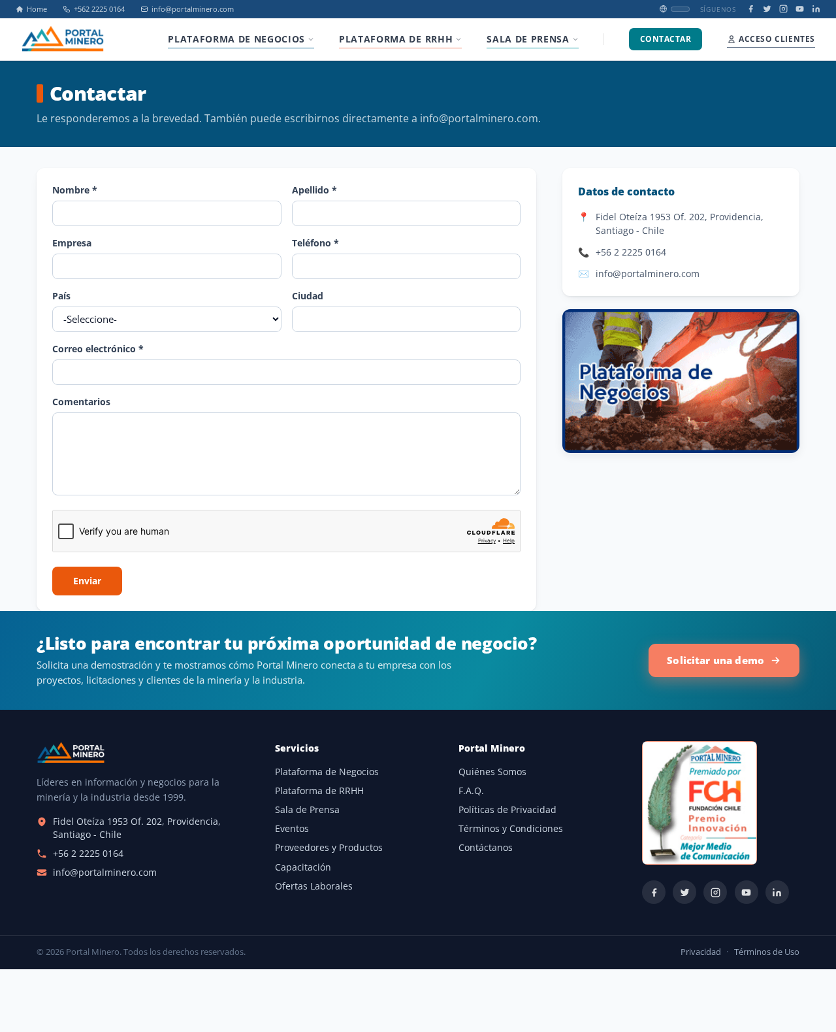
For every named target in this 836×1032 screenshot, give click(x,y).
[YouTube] (800, 9)
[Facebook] (751, 9)
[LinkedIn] (816, 9)
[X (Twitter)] (767, 9)
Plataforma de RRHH (319, 791)
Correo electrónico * (98, 348)
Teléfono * (315, 243)
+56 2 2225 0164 (631, 252)
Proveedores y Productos (329, 848)
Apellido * (314, 190)
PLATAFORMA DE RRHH (396, 39)
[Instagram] (783, 9)
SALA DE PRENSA (528, 39)
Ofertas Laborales (314, 886)
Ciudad (307, 296)
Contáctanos (485, 848)
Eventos (292, 829)
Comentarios (81, 401)
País (61, 296)
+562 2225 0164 (99, 9)
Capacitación (303, 867)
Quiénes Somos (492, 772)
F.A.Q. (471, 791)
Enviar (87, 580)
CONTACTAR (665, 38)
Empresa (71, 243)
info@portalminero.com (193, 9)
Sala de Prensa (307, 810)
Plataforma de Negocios (327, 772)
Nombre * (74, 190)
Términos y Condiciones (510, 829)
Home (37, 9)
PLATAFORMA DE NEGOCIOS (236, 39)
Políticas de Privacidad (507, 810)
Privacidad (701, 951)
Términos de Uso (766, 951)
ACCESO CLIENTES (777, 38)
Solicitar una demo (715, 660)
